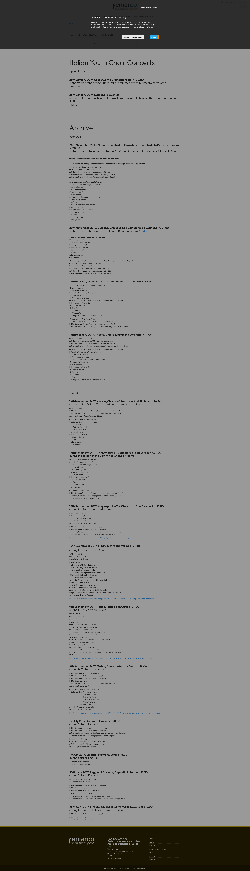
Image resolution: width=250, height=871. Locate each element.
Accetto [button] (154, 37)
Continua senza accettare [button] (149, 7)
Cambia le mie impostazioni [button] (133, 37)
